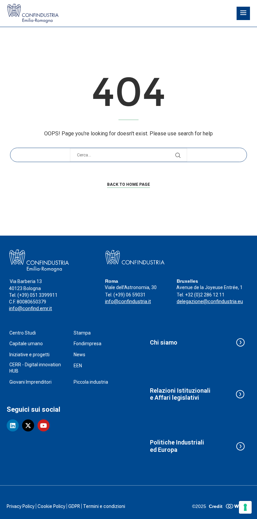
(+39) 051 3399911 (37, 295)
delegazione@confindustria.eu (210, 301)
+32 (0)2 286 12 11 (205, 294)
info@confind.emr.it (30, 308)
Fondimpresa (87, 343)
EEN (78, 365)
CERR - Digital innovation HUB (35, 368)
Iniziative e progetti (29, 354)
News (79, 354)
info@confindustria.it (128, 301)
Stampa (82, 333)
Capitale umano (26, 343)
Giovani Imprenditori (30, 382)
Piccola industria (91, 382)
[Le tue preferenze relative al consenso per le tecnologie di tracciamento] (245, 507)
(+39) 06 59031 (129, 294)
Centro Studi (22, 333)
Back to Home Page (128, 184)
